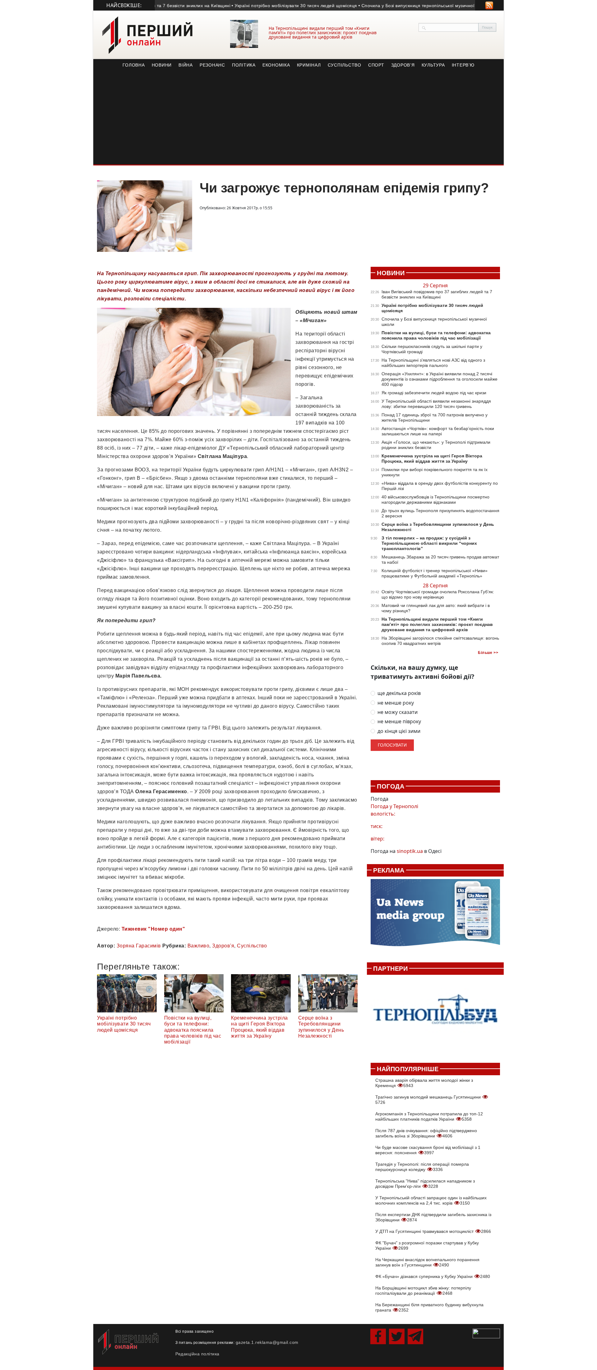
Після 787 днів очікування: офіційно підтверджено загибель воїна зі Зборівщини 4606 (426, 1133)
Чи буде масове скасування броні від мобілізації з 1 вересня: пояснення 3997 (427, 1150)
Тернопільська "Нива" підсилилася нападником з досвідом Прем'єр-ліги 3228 (425, 1183)
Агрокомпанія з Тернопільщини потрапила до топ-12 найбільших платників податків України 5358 (429, 1116)
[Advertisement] (298, 117)
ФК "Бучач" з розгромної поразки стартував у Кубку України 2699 (427, 1245)
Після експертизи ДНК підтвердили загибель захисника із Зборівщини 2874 (433, 1217)
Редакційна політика (197, 1353)
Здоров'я (223, 945)
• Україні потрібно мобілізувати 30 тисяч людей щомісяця (263, 5)
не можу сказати (397, 712)
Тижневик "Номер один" (153, 929)
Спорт (376, 64)
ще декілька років (399, 693)
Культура (433, 64)
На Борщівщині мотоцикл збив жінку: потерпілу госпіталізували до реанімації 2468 (423, 1290)
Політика (244, 64)
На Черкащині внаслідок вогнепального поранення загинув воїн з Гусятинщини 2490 (427, 1262)
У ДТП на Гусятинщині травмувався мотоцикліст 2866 (433, 1231)
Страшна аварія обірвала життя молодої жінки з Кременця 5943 (424, 1083)
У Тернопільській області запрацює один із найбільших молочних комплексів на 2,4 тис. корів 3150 (431, 1200)
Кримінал (309, 64)
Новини (162, 64)
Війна (185, 64)
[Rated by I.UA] (486, 1333)
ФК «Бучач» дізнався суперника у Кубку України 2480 (432, 1276)
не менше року (395, 703)
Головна (134, 64)
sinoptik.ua (410, 851)
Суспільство (344, 64)
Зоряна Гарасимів (139, 945)
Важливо (198, 945)
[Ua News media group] (435, 916)
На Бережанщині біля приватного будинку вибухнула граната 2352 (429, 1307)
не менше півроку (399, 721)
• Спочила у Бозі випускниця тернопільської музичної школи (393, 5)
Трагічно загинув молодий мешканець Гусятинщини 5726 (428, 1100)
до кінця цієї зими (398, 731)
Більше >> (488, 652)
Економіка (276, 64)
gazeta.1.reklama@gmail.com (267, 1342)
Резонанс (212, 64)
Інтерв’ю (463, 64)
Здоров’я (403, 64)
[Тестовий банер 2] (435, 1015)
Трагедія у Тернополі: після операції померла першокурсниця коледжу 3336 (422, 1167)
